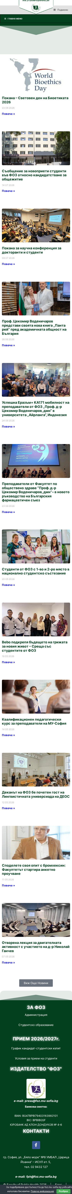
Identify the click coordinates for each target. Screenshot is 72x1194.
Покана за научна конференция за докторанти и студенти (31, 250)
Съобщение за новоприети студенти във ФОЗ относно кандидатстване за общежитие (34, 175)
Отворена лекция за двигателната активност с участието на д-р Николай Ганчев (36, 947)
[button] (36, 983)
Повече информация (42, 1191)
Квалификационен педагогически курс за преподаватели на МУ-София (34, 721)
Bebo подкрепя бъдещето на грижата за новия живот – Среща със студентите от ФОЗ (34, 646)
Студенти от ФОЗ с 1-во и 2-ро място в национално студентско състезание (35, 571)
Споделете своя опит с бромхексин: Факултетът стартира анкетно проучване (33, 869)
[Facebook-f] (36, 1145)
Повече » (8, 113)
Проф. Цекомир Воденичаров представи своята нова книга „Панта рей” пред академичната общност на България (34, 327)
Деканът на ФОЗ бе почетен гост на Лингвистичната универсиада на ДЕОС (36, 794)
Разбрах (63, 1191)
